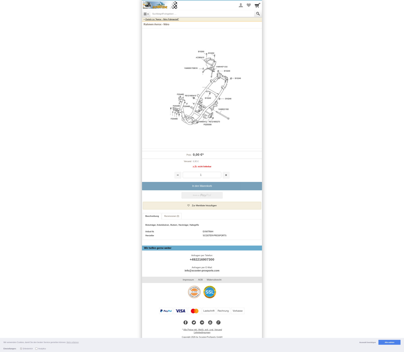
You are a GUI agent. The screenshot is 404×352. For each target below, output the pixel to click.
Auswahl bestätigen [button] (367, 342)
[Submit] (258, 14)
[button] (202, 205)
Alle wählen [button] (389, 342)
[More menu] (240, 5)
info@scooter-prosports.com (202, 270)
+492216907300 (202, 259)
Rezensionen (171, 216)
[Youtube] (210, 323)
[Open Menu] (146, 14)
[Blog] (202, 323)
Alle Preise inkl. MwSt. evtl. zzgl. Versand (202, 329)
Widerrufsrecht (214, 279)
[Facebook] (185, 323)
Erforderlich (28, 349)
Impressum (188, 279)
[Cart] (257, 5)
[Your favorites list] (248, 5)
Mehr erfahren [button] (73, 342)
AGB (200, 279)
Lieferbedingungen (202, 332)
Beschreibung (152, 216)
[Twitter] (194, 323)
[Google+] (218, 323)
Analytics (42, 349)
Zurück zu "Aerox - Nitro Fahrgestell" (162, 19)
